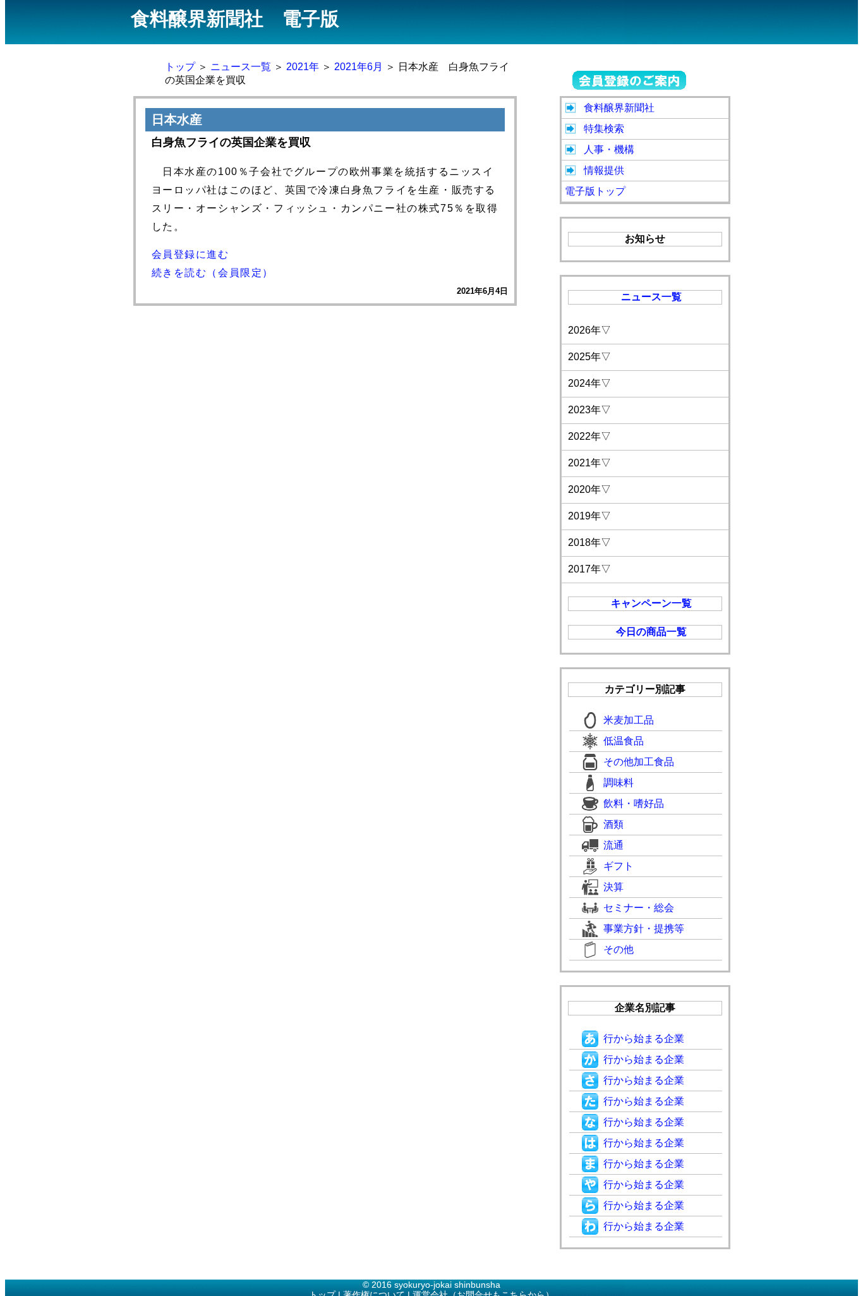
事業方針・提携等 (643, 928)
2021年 (302, 66)
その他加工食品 (638, 761)
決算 (613, 886)
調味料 (618, 782)
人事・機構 (609, 149)
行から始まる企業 (643, 1038)
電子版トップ (595, 191)
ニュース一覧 (240, 66)
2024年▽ (589, 383)
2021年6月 (358, 66)
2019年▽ (589, 516)
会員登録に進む (190, 254)
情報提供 (604, 170)
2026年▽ (589, 330)
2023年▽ (589, 409)
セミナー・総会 (638, 907)
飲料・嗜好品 (633, 803)
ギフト (618, 866)
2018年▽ (589, 542)
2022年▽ (589, 436)
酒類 (613, 824)
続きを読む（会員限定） (213, 272)
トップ (180, 66)
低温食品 (623, 741)
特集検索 (604, 128)
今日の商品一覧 (651, 631)
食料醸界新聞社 (619, 107)
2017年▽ (589, 569)
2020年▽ (589, 489)
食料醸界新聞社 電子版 (235, 18)
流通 (613, 845)
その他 (618, 949)
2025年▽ (589, 356)
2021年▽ (589, 462)
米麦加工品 (628, 720)
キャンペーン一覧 (651, 603)
